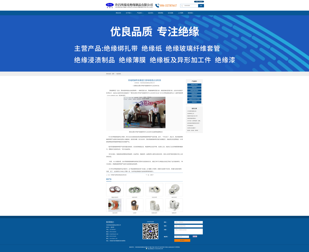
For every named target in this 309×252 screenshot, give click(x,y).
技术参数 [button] (170, 13)
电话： (165, 226)
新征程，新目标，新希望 (192, 130)
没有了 (152, 175)
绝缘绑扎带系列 (194, 84)
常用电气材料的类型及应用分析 (118, 175)
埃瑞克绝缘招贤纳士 (191, 118)
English (200, 1)
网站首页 (118, 13)
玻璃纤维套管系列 (194, 90)
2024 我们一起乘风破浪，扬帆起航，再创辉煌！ (194, 120)
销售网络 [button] (160, 13)
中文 (197, 1)
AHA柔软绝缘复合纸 (191, 111)
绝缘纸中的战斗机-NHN (192, 116)
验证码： (166, 236)
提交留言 (182, 240)
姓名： (165, 222)
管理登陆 (177, 247)
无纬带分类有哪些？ (191, 128)
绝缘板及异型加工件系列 (194, 99)
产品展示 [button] (139, 13)
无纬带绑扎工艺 (190, 113)
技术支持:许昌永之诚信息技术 (167, 247)
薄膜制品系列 (194, 96)
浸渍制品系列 (194, 93)
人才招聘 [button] (180, 13)
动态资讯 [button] (150, 13)
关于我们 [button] (128, 13)
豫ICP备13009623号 (155, 247)
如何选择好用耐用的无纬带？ (193, 123)
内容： (165, 229)
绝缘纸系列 (194, 87)
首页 (113, 73)
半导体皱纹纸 (190, 125)
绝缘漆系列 (194, 102)
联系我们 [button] (190, 13)
